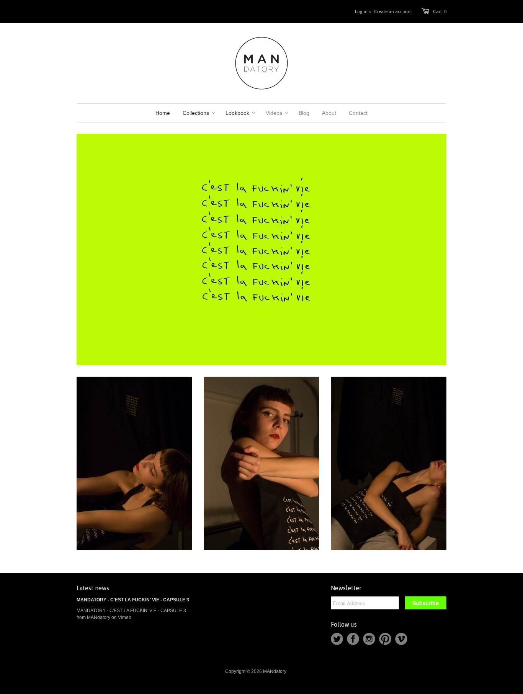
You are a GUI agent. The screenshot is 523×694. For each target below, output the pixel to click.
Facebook (353, 639)
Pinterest (385, 639)
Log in (361, 11)
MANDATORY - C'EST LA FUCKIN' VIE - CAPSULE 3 (133, 600)
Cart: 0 (439, 11)
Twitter (337, 639)
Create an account (393, 11)
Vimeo (401, 639)
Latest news (93, 588)
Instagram (369, 639)
